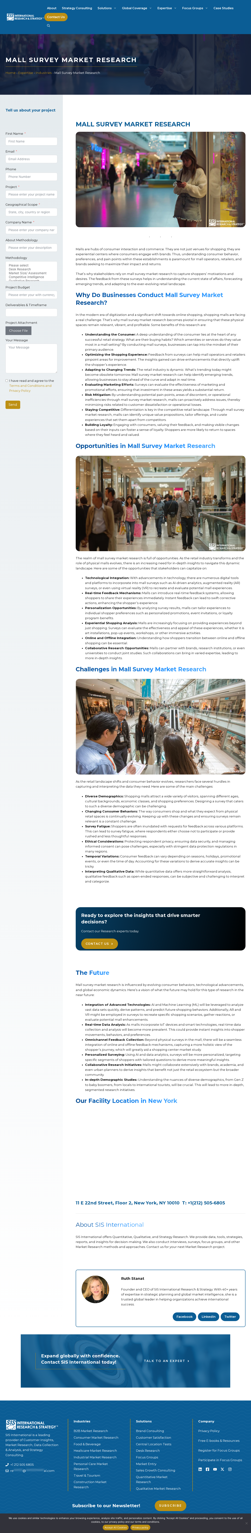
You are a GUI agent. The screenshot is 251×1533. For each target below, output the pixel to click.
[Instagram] (230, 1469)
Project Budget (18, 287)
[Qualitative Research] (31, 281)
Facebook (184, 1317)
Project (11, 187)
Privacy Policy (209, 1431)
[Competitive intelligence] (31, 277)
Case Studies (224, 8)
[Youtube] (215, 1469)
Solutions (105, 8)
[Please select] (31, 265)
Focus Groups (192, 8)
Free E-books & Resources (219, 1441)
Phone (11, 169)
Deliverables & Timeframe (26, 305)
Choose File (18, 330)
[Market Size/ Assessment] (31, 273)
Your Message (17, 340)
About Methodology (22, 240)
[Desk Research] (31, 269)
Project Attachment (21, 323)
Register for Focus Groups (219, 1450)
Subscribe (170, 1505)
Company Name (19, 222)
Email (10, 151)
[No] (246, 1523)
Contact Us (56, 17)
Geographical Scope (21, 204)
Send (13, 405)
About (51, 8)
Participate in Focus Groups (220, 1460)
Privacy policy (140, 1527)
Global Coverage (134, 8)
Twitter (230, 1317)
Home (11, 73)
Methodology (16, 258)
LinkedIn (209, 1317)
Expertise (164, 8)
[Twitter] (222, 1469)
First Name (14, 133)
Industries (44, 73)
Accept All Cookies (116, 1527)
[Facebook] (207, 1469)
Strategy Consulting (77, 8)
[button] (48, 25)
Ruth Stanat (132, 1278)
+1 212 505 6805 (22, 1464)
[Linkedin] (200, 1469)
